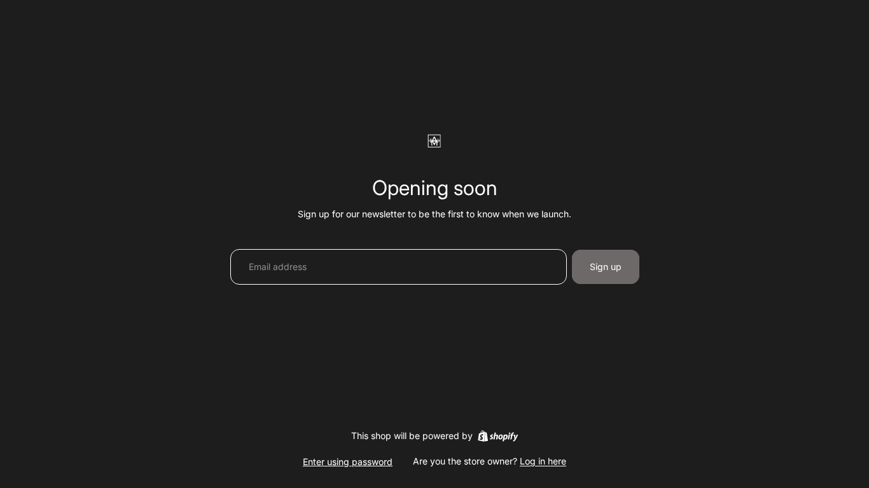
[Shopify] (498, 436)
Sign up (606, 266)
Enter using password (348, 461)
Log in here (543, 461)
